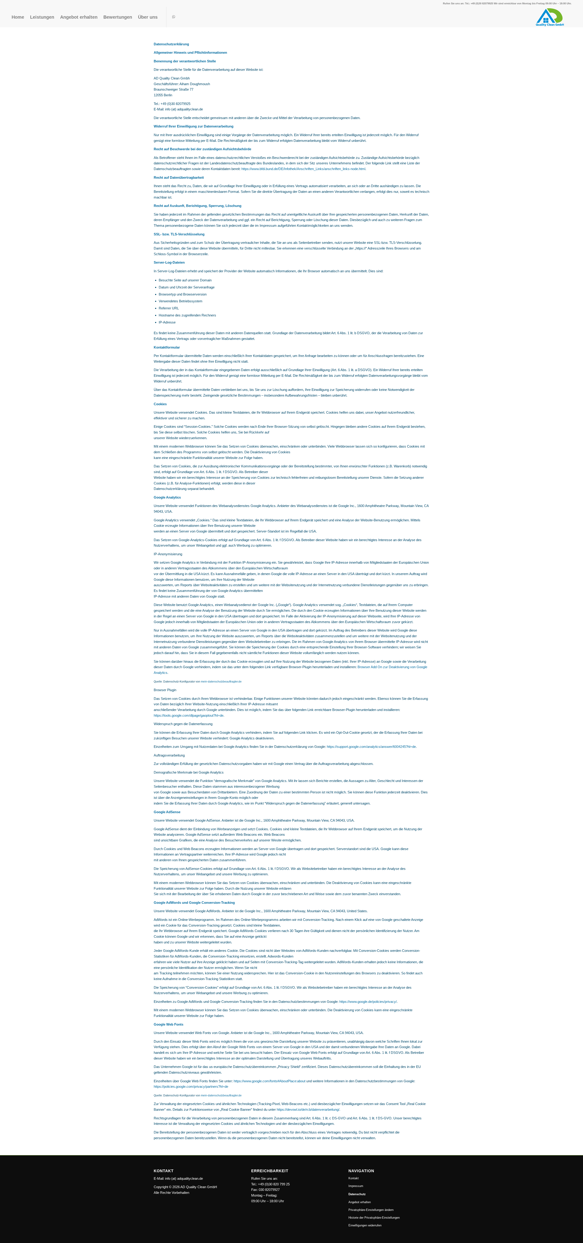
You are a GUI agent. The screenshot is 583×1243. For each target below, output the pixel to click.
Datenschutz (357, 1194)
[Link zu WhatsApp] (173, 16)
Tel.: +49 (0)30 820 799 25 (270, 1184)
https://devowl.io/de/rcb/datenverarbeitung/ (308, 1109)
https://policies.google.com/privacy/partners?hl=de (191, 1086)
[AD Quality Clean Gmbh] (551, 17)
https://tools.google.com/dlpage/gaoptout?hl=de (188, 715)
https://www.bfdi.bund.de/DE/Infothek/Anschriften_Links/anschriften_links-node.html (303, 169)
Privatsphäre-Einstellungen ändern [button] (371, 1210)
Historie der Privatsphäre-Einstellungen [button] (374, 1217)
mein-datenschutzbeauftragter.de (221, 681)
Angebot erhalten (359, 1202)
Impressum (355, 1186)
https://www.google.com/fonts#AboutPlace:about (269, 1081)
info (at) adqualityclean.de (184, 1178)
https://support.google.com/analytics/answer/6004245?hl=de (371, 747)
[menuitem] (18, 17)
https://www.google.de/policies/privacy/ (368, 1002)
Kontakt (353, 1178)
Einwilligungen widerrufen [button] (364, 1225)
